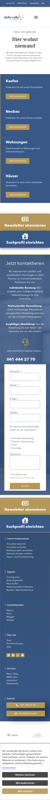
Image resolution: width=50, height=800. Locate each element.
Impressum (11, 680)
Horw (9, 614)
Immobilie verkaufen (16, 547)
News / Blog (12, 674)
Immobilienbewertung (23, 438)
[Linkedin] (8, 655)
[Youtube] (22, 655)
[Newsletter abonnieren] (25, 219)
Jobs (8, 647)
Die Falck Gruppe (14, 644)
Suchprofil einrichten (25, 243)
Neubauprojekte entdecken (19, 587)
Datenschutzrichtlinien (20, 478)
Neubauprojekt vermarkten (19, 550)
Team (9, 640)
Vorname (15, 371)
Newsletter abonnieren (25, 226)
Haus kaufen (12, 584)
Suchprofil (10, 3)
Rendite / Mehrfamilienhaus (19, 590)
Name (13, 385)
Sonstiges (16, 448)
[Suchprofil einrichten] (25, 236)
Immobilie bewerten (16, 544)
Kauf (14, 445)
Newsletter (34, 3)
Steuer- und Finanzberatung (19, 557)
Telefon (14, 412)
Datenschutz (12, 684)
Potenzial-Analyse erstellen (19, 554)
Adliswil (10, 620)
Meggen (10, 617)
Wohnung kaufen (14, 580)
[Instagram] (18, 655)
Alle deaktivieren (25, 783)
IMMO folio (22, 3)
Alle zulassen (25, 791)
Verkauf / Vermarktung (23, 442)
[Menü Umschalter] (36, 17)
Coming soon (13, 577)
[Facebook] (13, 655)
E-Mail (14, 399)
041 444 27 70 (21, 360)
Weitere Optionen (25, 774)
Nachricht (15, 454)
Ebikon (9, 610)
